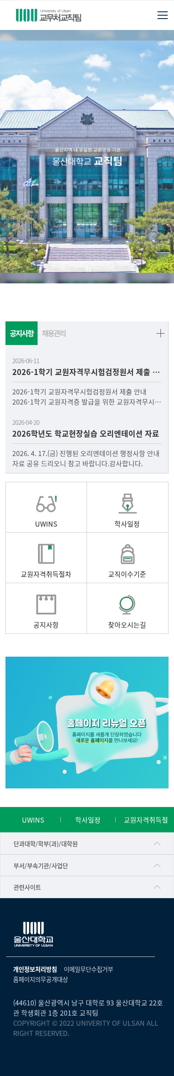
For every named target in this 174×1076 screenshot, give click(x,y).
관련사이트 (27, 887)
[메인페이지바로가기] (48, 15)
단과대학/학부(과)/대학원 (46, 843)
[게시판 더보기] (160, 333)
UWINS (33, 820)
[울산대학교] (33, 934)
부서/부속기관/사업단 (41, 865)
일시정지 (88, 269)
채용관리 (53, 333)
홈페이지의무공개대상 (40, 979)
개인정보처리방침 (35, 969)
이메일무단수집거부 (88, 969)
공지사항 (21, 333)
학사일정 (88, 820)
